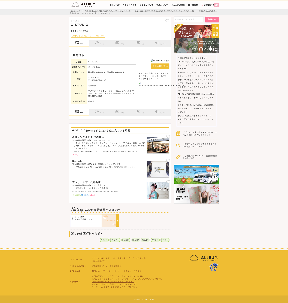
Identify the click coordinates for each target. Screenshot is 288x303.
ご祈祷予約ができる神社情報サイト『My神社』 (113, 282)
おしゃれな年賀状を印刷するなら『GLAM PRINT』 (115, 284)
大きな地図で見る (160, 66)
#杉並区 (165, 240)
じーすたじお (75, 21)
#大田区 (145, 240)
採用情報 (138, 271)
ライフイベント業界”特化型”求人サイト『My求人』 (115, 287)
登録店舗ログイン (100, 266)
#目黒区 (125, 240)
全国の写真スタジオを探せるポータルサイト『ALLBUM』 (118, 276)
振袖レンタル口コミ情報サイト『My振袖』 (111, 279)
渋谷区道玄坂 (79, 31)
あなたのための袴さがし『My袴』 (147, 279)
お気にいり (211, 5)
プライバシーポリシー (112, 271)
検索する (212, 19)
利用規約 (96, 271)
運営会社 (128, 271)
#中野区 (155, 240)
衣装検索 (122, 258)
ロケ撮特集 (141, 258)
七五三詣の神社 (99, 261)
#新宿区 (135, 240)
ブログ (131, 258)
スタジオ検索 (98, 258)
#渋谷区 (104, 240)
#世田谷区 (115, 240)
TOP (81, 44)
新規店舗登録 (116, 266)
